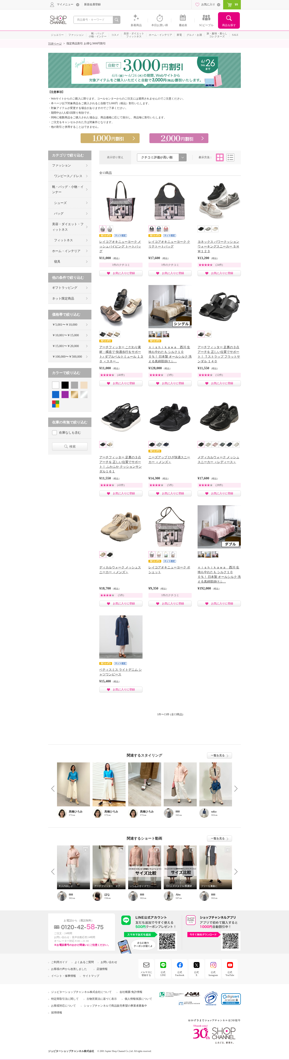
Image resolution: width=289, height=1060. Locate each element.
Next (234, 788)
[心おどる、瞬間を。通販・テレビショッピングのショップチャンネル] (58, 19)
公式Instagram (213, 973)
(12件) (219, 375)
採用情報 (56, 1012)
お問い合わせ (109, 962)
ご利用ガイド (59, 962)
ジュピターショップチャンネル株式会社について (81, 992)
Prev (54, 788)
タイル (220, 157)
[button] (231, 999)
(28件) (219, 485)
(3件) (170, 375)
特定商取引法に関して (65, 998)
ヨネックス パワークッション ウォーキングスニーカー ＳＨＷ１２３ (218, 246)
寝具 (57, 261)
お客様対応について (63, 1005)
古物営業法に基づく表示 (102, 998)
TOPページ (55, 43)
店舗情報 (102, 969)
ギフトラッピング (64, 287)
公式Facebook (179, 973)
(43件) (121, 485)
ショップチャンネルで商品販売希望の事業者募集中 (115, 1005)
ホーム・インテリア (66, 251)
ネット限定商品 (63, 298)
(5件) (170, 485)
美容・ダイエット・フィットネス (68, 226)
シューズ (60, 203)
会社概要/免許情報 (131, 992)
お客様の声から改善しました (69, 969)
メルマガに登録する (146, 973)
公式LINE (163, 973)
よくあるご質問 (84, 962)
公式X (196, 973)
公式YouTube (229, 973)
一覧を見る (218, 755)
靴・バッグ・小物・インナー (68, 189)
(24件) (219, 264)
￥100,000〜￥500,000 (67, 356)
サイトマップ (91, 975)
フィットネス (63, 240)
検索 (72, 446)
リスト (230, 157)
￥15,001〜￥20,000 (65, 346)
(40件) (121, 375)
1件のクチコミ (121, 264)
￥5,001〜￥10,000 (64, 324)
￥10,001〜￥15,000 (65, 335)
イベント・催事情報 (63, 975)
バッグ (59, 213)
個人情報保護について (138, 998)
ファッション (61, 165)
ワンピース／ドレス (68, 176)
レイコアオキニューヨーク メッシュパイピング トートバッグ (120, 246)
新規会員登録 (92, 4)
